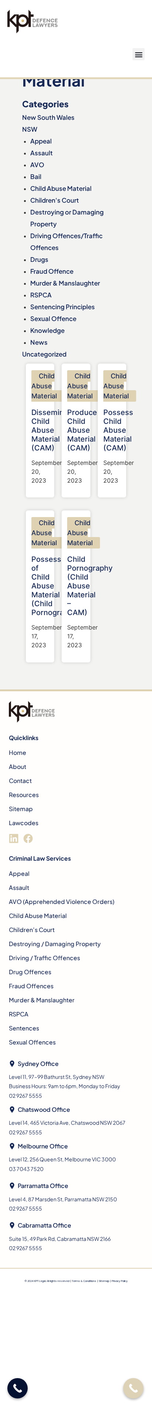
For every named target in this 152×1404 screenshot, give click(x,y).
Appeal (41, 141)
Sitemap (21, 809)
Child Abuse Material (60, 188)
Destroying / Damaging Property (55, 944)
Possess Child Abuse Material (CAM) (118, 430)
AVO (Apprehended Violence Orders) (61, 901)
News (39, 342)
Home (17, 752)
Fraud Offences (31, 986)
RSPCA (41, 295)
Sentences (24, 1028)
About (17, 766)
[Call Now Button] (133, 1388)
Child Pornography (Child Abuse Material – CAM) (90, 586)
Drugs (39, 259)
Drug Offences (30, 972)
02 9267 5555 (25, 1095)
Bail (35, 176)
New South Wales (48, 117)
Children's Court (54, 200)
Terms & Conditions (84, 1281)
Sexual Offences (32, 1042)
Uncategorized (44, 354)
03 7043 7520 (26, 1168)
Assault (41, 153)
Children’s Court (32, 930)
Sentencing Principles (62, 307)
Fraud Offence (51, 271)
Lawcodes (23, 823)
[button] (138, 54)
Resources (24, 795)
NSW (29, 129)
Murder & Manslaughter (65, 283)
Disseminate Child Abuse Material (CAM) (53, 430)
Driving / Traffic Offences (44, 958)
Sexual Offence (53, 318)
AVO (37, 165)
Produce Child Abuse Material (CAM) (82, 430)
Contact (20, 780)
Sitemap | (105, 1281)
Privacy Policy (120, 1281)
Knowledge (47, 330)
